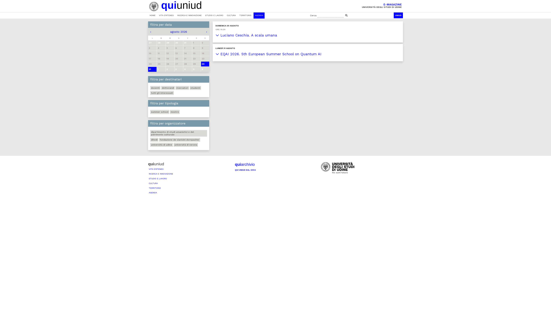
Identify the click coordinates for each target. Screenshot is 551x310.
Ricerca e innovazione (189, 15)
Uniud (398, 15)
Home (152, 15)
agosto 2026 (178, 31)
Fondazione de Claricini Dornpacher (179, 139)
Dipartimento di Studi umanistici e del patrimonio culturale (172, 133)
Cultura (231, 15)
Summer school (159, 112)
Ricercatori (182, 88)
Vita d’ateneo (166, 15)
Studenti (195, 88)
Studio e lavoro (214, 15)
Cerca (313, 15)
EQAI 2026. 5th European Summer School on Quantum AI (270, 54)
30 (203, 64)
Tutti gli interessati (162, 93)
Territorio (245, 15)
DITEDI (154, 139)
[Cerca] (346, 15)
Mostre (175, 112)
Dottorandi (168, 88)
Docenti (155, 88)
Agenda (259, 15)
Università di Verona (185, 144)
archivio (245, 164)
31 (150, 69)
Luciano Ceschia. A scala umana (248, 35)
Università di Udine (161, 144)
